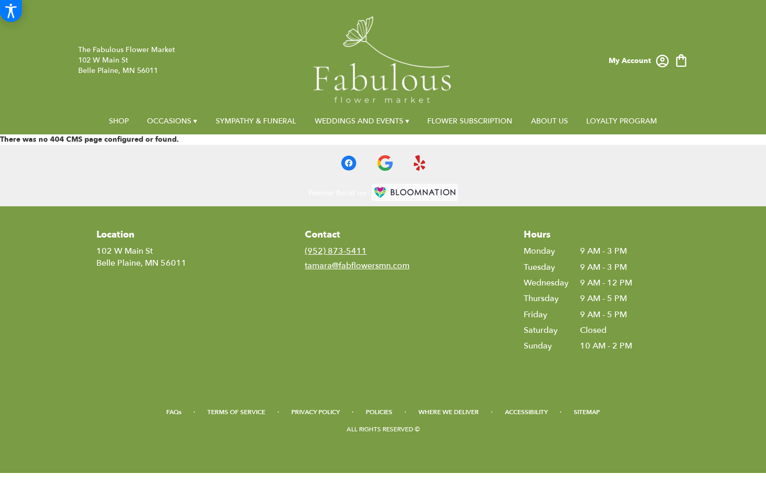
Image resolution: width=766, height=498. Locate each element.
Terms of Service (236, 412)
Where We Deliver (448, 412)
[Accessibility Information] (11, 11)
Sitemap (587, 412)
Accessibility (526, 412)
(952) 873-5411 (336, 251)
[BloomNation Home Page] (415, 192)
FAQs (173, 412)
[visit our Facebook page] (348, 163)
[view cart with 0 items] (681, 59)
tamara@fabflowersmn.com (357, 265)
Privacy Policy (315, 412)
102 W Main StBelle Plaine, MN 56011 (141, 256)
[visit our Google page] (385, 163)
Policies (379, 412)
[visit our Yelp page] (419, 163)
